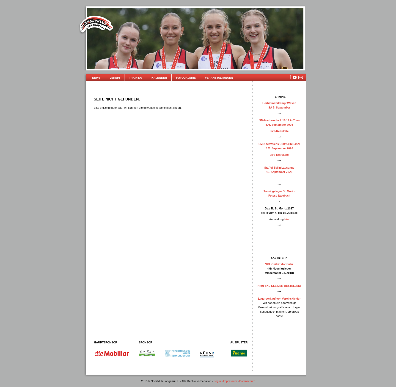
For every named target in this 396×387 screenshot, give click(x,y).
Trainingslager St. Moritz (279, 191)
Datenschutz (247, 381)
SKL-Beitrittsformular (279, 264)
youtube (295, 77)
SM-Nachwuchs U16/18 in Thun (279, 120)
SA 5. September (279, 107)
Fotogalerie (186, 77)
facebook (290, 77)
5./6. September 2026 (279, 124)
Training (135, 77)
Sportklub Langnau (96, 25)
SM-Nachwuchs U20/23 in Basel (279, 144)
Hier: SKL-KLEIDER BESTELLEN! (279, 285)
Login (217, 381)
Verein (115, 77)
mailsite (300, 77)
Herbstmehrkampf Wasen (279, 103)
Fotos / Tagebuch (279, 195)
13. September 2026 (279, 172)
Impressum (230, 381)
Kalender (159, 77)
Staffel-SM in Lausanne (279, 167)
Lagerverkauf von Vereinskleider (279, 298)
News (96, 77)
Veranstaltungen (219, 77)
